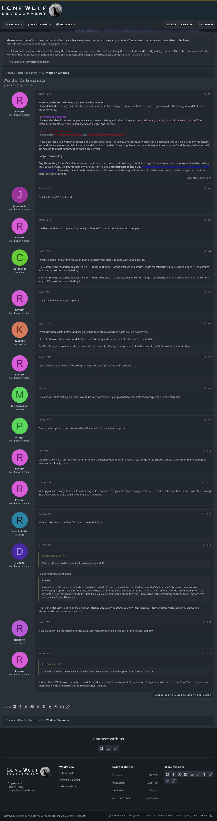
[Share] (204, 94)
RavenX (11, 85)
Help (195, 815)
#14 (209, 622)
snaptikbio (152, 798)
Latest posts (66, 773)
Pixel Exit (80, 815)
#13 (209, 545)
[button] (21, 24)
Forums (13, 24)
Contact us (150, 815)
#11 (209, 482)
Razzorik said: (49, 664)
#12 (209, 513)
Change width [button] (135, 815)
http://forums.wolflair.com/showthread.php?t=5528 (37, 44)
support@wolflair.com (136, 54)
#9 (209, 419)
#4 (209, 251)
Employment (14, 783)
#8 (209, 388)
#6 (209, 323)
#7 (209, 356)
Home (204, 815)
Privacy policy (184, 815)
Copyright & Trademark (21, 790)
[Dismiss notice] (209, 40)
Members (66, 24)
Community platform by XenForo (33, 815)
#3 (209, 219)
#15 (209, 653)
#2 (209, 188)
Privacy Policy (15, 786)
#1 (209, 93)
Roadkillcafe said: (51, 555)
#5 (209, 291)
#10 (209, 451)
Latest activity (67, 786)
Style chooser (118, 815)
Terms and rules (166, 815)
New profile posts (70, 779)
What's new (39, 24)
